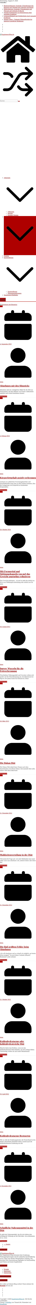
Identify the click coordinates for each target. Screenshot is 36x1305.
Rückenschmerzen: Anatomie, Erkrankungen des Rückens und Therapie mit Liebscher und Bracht (18, 6)
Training (6, 256)
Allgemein (7, 178)
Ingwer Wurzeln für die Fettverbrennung (11, 669)
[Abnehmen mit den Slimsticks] (8, 304)
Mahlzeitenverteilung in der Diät (16, 855)
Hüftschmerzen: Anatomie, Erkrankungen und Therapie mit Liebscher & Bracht (18, 10)
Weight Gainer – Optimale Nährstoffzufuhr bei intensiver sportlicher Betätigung (18, 20)
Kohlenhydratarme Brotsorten (15, 1136)
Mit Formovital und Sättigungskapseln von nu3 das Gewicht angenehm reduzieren (15, 574)
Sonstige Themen (13, 215)
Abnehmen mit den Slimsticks (14, 386)
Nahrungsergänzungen (14, 293)
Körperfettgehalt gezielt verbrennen (18, 477)
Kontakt (6, 1269)
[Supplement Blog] (7, 1253)
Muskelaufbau (12, 252)
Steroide (10, 213)
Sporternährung (8, 257)
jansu (1, 382)
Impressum (7, 1271)
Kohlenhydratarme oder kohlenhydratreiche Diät (12, 1042)
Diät (9, 254)
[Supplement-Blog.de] (18, 63)
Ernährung (7, 217)
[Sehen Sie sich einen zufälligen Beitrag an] (18, 99)
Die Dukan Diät (7, 763)
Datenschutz (7, 1273)
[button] (20, 210)
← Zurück (7, 1244)
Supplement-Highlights (11, 295)
